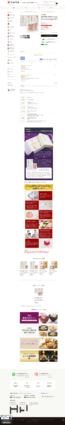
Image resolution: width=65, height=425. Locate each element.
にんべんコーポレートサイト (48, 419)
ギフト (51, 7)
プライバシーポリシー (27, 419)
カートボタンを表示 (63, 420)
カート (56, 1)
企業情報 (23, 419)
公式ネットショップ (10, 4)
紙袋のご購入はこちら (6, 422)
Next (57, 267)
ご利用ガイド (46, 1)
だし (26, 7)
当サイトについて (18, 419)
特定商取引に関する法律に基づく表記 (35, 419)
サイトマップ (42, 419)
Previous (19, 267)
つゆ (39, 7)
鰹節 (14, 7)
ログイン (52, 1)
